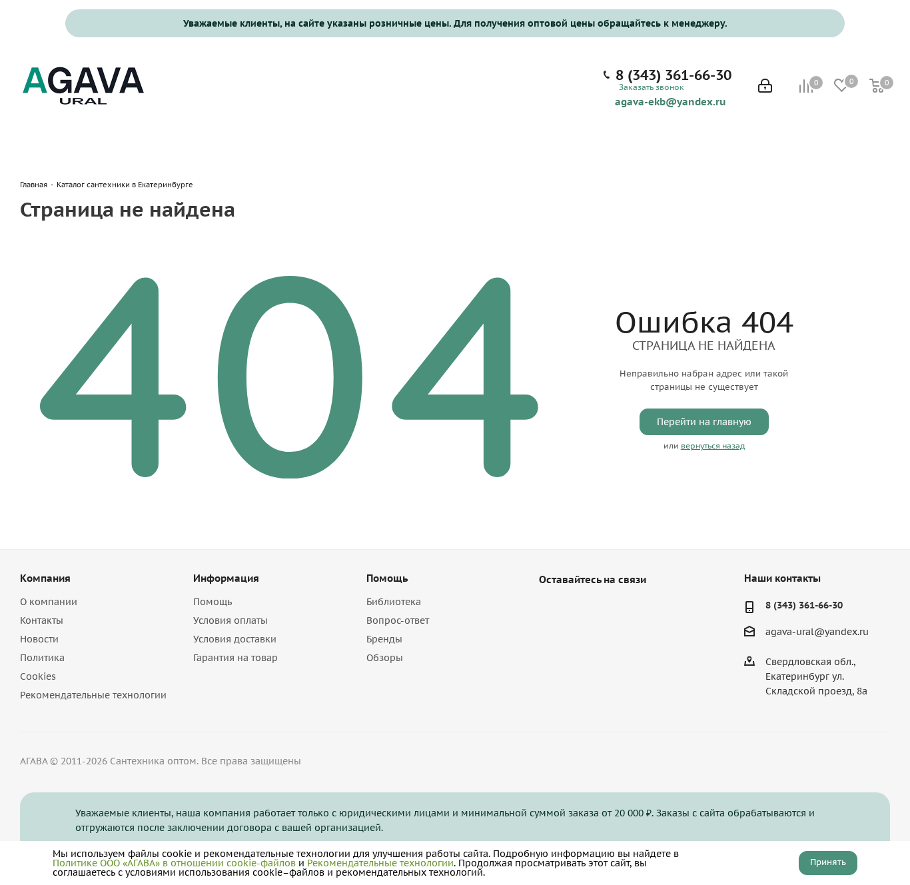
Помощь (212, 602)
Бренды (384, 639)
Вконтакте (552, 610)
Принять (828, 862)
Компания (45, 578)
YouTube (585, 610)
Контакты (41, 620)
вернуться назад (713, 445)
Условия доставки (234, 639)
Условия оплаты (230, 620)
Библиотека (393, 602)
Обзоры (384, 658)
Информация (226, 578)
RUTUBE (619, 610)
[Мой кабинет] (765, 87)
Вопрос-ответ (397, 620)
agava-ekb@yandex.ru (670, 101)
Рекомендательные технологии (93, 695)
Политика (42, 658)
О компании (48, 602)
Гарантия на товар (235, 658)
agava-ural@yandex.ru (817, 632)
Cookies (38, 676)
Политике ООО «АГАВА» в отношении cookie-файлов (174, 863)
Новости (39, 639)
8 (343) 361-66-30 (673, 75)
